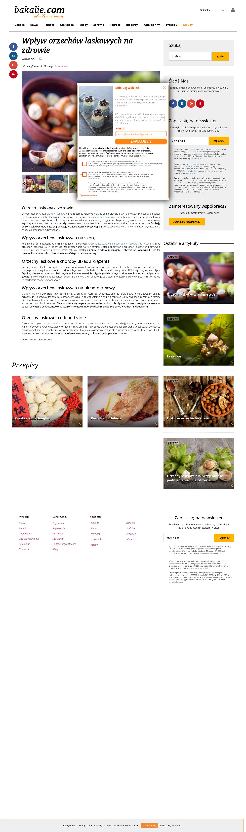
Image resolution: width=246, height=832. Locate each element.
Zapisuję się (141, 141)
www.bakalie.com (137, 164)
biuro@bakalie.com (117, 189)
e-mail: (120, 128)
